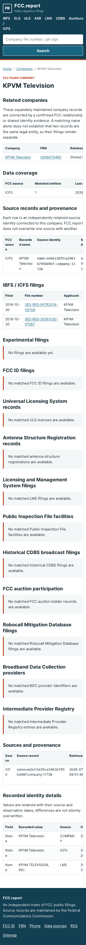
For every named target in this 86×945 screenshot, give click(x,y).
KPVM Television (18, 157)
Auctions (76, 18)
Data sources (55, 926)
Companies (24, 69)
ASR (37, 18)
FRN (22, 926)
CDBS (60, 18)
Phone (35, 926)
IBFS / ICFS (6, 23)
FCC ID (9, 926)
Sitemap (10, 935)
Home (7, 69)
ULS (27, 18)
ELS (17, 18)
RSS (74, 926)
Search (43, 50)
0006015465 (50, 157)
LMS (48, 18)
